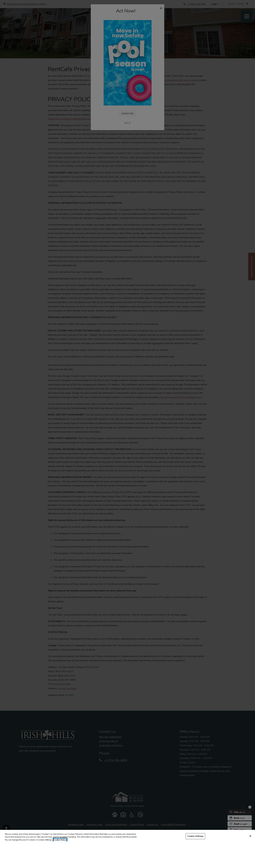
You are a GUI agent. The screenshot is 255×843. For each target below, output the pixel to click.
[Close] (250, 836)
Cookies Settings (195, 836)
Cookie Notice (60, 840)
